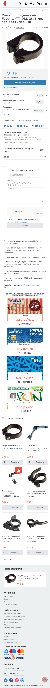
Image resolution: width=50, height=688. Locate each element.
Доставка (22, 126)
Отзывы (8, 126)
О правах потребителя (12, 628)
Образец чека (9, 625)
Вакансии (7, 602)
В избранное (11, 87)
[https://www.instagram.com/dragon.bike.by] (17, 680)
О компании (8, 596)
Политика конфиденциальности (16, 619)
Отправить (25, 225)
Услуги (6, 636)
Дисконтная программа (12, 613)
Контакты (7, 599)
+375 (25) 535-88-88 (14, 669)
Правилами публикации (17, 222)
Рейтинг (10, 180)
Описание (9, 121)
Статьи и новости (10, 605)
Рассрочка (38, 126)
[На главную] (6, 3)
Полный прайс (9, 639)
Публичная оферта (11, 622)
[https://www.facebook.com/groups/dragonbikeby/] (11, 680)
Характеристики (28, 121)
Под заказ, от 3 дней (26, 82)
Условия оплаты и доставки (14, 616)
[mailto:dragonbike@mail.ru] (22, 680)
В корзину (15, 462)
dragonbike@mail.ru (14, 674)
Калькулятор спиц (10, 642)
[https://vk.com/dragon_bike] (6, 680)
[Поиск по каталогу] (20, 3)
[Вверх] (45, 679)
